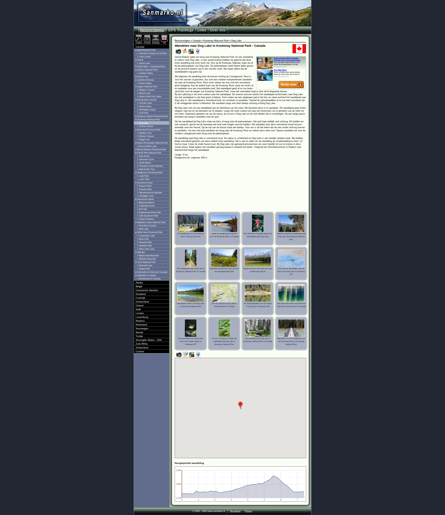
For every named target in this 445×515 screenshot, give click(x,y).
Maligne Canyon (147, 90)
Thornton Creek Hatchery (151, 166)
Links (201, 30)
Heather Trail (145, 133)
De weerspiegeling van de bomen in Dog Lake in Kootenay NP (258, 304)
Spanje (139, 332)
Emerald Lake (145, 265)
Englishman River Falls (150, 212)
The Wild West (280, 70)
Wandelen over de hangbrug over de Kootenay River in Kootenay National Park (291, 341)
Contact (140, 351)
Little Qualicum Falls (148, 216)
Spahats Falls (145, 245)
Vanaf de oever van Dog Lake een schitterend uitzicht (257, 269)
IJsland (139, 305)
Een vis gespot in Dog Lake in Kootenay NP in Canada (224, 304)
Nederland (141, 324)
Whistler (141, 252)
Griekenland (142, 301)
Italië (138, 309)
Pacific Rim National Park (149, 153)
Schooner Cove (146, 159)
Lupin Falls (144, 179)
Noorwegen (142, 328)
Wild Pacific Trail (147, 169)
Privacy (248, 511)
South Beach (145, 163)
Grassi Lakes (145, 106)
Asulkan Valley (146, 73)
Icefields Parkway (145, 80)
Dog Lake (143, 123)
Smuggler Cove (146, 196)
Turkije (139, 336)
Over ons (218, 30)
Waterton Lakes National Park (151, 222)
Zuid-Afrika (142, 343)
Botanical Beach (147, 202)
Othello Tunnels (146, 136)
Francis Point (145, 186)
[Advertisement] (243, 185)
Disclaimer (235, 511)
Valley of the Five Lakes (150, 96)
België (139, 286)
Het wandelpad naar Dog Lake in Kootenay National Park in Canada (190, 269)
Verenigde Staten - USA (149, 340)
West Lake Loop (146, 249)
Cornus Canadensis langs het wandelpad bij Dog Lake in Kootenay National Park (224, 341)
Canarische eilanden (147, 290)
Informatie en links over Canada (152, 272)
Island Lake (144, 63)
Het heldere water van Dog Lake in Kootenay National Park (190, 304)
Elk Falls (143, 209)
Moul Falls (144, 239)
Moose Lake (145, 93)
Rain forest (144, 156)
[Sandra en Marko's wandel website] (162, 13)
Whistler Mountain (147, 259)
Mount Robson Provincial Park (151, 149)
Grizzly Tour (142, 76)
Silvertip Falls (145, 242)
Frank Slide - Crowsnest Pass (151, 66)
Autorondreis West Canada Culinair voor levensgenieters (287, 59)
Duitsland (141, 294)
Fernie (140, 60)
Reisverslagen (152, 30)
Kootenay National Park (148, 119)
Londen (140, 313)
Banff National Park (146, 50)
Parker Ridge (145, 83)
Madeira (140, 320)
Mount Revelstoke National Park (152, 143)
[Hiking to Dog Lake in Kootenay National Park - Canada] (164, 36)
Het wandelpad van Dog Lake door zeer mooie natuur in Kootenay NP (190, 341)
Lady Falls (144, 176)
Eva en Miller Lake (148, 146)
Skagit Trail (144, 139)
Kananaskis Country (146, 100)
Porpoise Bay (145, 189)
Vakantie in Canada (146, 275)
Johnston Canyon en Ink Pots (153, 53)
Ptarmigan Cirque (147, 109)
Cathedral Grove (147, 206)
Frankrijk (140, 297)
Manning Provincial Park (148, 129)
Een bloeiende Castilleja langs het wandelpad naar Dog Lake (258, 235)
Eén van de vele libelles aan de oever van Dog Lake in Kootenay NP (291, 271)
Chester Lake (145, 103)
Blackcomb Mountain (149, 255)
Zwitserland (142, 347)
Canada (140, 46)
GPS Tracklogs (180, 30)
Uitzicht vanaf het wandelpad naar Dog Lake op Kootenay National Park (291, 236)
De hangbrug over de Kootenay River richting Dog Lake (190, 235)
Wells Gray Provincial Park (149, 232)
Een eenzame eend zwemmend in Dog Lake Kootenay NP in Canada (291, 304)
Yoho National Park (146, 262)
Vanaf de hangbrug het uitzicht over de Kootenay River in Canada (224, 235)
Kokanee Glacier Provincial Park (152, 116)
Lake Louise (145, 56)
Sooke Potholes (146, 219)
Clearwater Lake (147, 236)
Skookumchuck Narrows (150, 192)
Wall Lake (143, 229)
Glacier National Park (147, 70)
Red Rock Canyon (147, 225)
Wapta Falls (144, 269)
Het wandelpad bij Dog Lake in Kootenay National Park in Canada (257, 339)
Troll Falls (143, 113)
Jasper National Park (147, 86)
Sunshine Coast (144, 183)
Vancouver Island (145, 199)
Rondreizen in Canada (150, 278)
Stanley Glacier (146, 126)
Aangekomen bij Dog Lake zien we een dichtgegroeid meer (224, 269)
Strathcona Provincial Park (149, 172)
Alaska (139, 282)
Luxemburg (142, 317)
